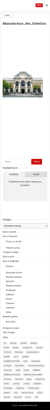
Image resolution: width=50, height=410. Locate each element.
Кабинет (10, 294)
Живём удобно (10, 316)
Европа (13, 343)
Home (7, 15)
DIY (5, 343)
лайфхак (36, 370)
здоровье (35, 361)
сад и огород (27, 393)
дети (16, 357)
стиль (39, 393)
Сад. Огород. (9, 332)
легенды (7, 379)
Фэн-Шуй (10, 321)
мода (29, 379)
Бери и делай (9, 232)
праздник (8, 388)
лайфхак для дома (12, 375)
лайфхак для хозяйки (33, 375)
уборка (7, 397)
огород (16, 384)
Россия (39, 348)
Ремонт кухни (13, 248)
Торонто (7, 352)
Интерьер (10, 290)
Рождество (27, 348)
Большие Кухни (14, 272)
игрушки (7, 366)
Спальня (10, 303)
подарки (37, 384)
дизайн (25, 357)
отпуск (26, 384)
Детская (10, 281)
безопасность (33, 352)
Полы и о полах (13, 241)
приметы (20, 388)
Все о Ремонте (10, 236)
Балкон (9, 266)
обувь (6, 384)
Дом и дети (8, 256)
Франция (19, 352)
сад (15, 393)
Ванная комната (14, 277)
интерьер (8, 370)
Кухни (9, 299)
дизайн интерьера (11, 361)
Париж (15, 348)
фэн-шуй (17, 397)
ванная (7, 357)
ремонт (7, 393)
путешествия (33, 388)
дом (25, 361)
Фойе (8, 312)
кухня (26, 370)
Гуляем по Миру (11, 252)
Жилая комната (13, 285)
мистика (18, 379)
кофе (18, 370)
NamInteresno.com (30, 405)
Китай (6, 348)
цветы (28, 397)
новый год (39, 379)
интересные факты (36, 366)
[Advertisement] (25, 49)
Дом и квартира (11, 261)
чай (36, 397)
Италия (23, 343)
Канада (34, 343)
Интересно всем (11, 328)
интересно (19, 366)
